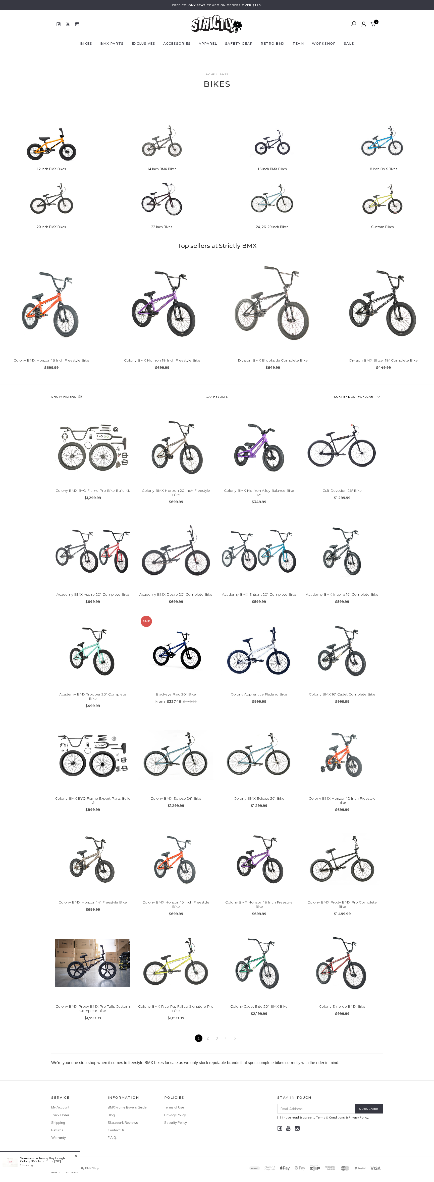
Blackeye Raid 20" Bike (176, 694)
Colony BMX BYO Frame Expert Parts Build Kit (92, 800)
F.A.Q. (112, 1138)
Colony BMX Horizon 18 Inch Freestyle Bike (162, 360)
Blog (111, 1115)
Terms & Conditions (330, 1117)
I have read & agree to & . (325, 1117)
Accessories (177, 43)
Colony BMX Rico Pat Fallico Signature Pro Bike (175, 1008)
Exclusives (143, 43)
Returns (57, 1130)
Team (298, 43)
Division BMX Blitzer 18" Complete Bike (383, 360)
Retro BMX (273, 43)
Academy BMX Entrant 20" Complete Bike (259, 594)
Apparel (208, 43)
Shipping (58, 1123)
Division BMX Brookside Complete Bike (273, 360)
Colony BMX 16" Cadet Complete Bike (342, 694)
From (176, 701)
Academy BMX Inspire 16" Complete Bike (342, 594)
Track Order (60, 1115)
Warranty (58, 1138)
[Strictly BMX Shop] (216, 24)
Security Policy (175, 1123)
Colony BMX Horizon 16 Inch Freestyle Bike (51, 360)
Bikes (86, 43)
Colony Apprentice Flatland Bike (259, 694)
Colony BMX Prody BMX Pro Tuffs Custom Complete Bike (93, 1008)
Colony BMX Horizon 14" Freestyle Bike (93, 902)
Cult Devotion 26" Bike (342, 490)
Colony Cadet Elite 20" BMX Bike (259, 1006)
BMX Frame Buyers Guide (127, 1107)
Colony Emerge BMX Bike (342, 1006)
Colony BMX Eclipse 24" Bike (175, 798)
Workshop (324, 43)
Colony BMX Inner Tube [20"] (40, 1161)
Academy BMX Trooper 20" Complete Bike (92, 696)
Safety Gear (239, 43)
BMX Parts (112, 43)
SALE (349, 43)
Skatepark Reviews (123, 1123)
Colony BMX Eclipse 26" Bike (259, 798)
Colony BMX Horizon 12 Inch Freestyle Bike (342, 800)
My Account (60, 1107)
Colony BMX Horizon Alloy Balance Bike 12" (259, 492)
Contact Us (116, 1130)
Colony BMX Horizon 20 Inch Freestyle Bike (176, 492)
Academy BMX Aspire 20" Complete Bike (93, 594)
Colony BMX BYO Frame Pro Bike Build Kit (93, 490)
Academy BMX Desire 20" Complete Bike (175, 594)
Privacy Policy (175, 1115)
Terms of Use (174, 1107)
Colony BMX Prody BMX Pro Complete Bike (342, 904)
